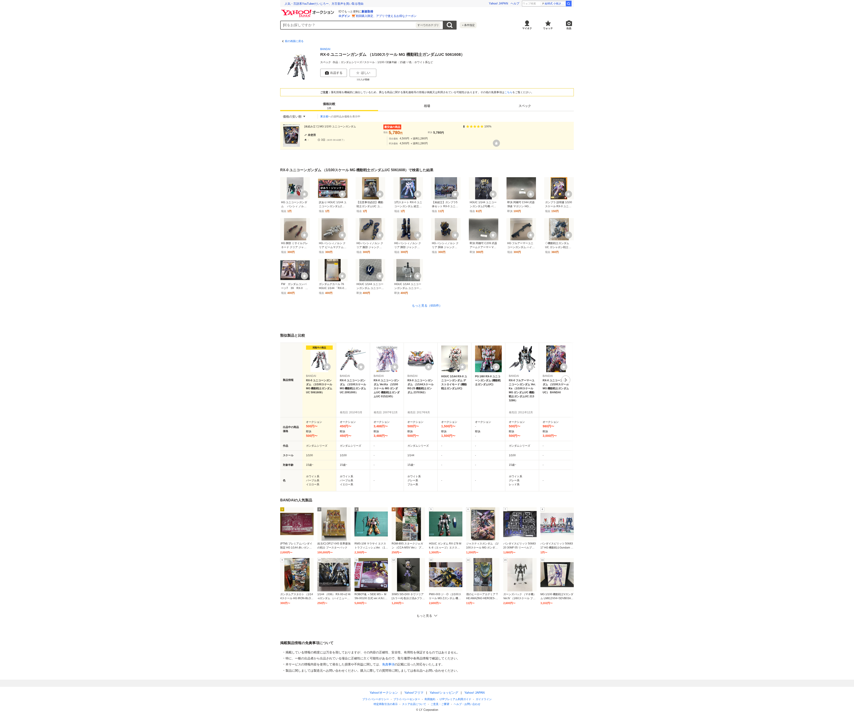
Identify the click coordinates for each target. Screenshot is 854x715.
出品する (336, 72)
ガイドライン (484, 699)
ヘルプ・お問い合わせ (467, 704)
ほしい (365, 72)
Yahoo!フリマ (413, 692)
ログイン (344, 16)
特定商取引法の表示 (386, 704)
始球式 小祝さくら (555, 3)
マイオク (527, 28)
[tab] (329, 106)
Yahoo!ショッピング (444, 692)
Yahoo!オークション (384, 692)
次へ (565, 380)
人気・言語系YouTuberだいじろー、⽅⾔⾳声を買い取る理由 (324, 3)
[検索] (569, 3)
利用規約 (430, 699)
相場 (427, 106)
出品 (568, 28)
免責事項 (388, 664)
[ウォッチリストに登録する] (327, 366)
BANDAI (325, 49)
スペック (525, 106)
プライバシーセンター (406, 699)
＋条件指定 (468, 25)
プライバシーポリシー (375, 699)
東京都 (324, 116)
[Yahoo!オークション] (308, 11)
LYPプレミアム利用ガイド (455, 699)
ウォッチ (548, 28)
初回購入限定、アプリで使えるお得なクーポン (386, 16)
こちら (508, 92)
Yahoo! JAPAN (498, 3)
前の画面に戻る (294, 41)
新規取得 (367, 11)
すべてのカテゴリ (428, 25)
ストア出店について (414, 704)
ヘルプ (515, 3)
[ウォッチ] (496, 143)
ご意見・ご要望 (440, 704)
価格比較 (329, 106)
